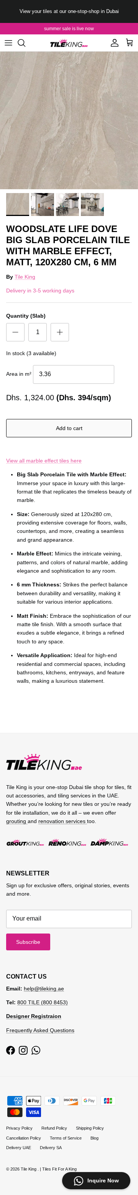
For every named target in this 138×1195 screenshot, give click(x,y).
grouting (17, 821)
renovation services (62, 821)
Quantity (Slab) (26, 316)
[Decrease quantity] (15, 332)
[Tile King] (69, 43)
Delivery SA (51, 1147)
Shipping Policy (90, 1128)
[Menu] (8, 42)
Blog (94, 1138)
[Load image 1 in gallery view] (69, 120)
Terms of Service (66, 1138)
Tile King (25, 277)
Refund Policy (54, 1128)
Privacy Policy (19, 1128)
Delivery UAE (18, 1147)
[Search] (25, 42)
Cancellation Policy (23, 1138)
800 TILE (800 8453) (42, 1002)
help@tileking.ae (44, 989)
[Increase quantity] (60, 332)
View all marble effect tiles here (44, 461)
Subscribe (28, 942)
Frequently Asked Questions (40, 1030)
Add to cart (69, 428)
